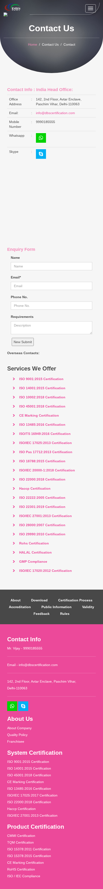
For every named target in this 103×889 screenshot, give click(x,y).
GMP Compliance (33, 561)
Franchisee (15, 741)
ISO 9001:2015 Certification (41, 379)
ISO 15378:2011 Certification (29, 849)
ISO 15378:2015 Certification (29, 856)
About (16, 600)
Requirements (22, 317)
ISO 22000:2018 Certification (42, 479)
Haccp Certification (35, 488)
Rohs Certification (34, 543)
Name (15, 257)
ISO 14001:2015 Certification (42, 388)
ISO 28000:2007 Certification (42, 525)
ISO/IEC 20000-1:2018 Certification (47, 470)
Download (39, 600)
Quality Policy (17, 735)
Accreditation (20, 607)
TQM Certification (20, 842)
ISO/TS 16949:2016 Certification (45, 434)
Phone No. (19, 297)
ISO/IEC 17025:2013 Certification (45, 443)
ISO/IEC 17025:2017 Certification (32, 795)
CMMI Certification (21, 836)
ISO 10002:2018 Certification (42, 397)
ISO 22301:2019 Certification (42, 507)
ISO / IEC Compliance (23, 876)
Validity (88, 607)
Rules (64, 614)
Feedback (42, 614)
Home (32, 44)
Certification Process (75, 600)
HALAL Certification (35, 552)
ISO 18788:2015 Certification (42, 461)
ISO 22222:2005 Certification (42, 498)
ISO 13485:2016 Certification (42, 424)
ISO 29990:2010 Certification (42, 534)
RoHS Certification (21, 869)
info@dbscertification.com (55, 113)
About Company (19, 728)
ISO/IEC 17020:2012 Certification (45, 571)
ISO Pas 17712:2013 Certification (45, 452)
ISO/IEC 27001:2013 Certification (45, 516)
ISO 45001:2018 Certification (42, 406)
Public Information (56, 607)
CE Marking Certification (39, 415)
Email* (16, 277)
